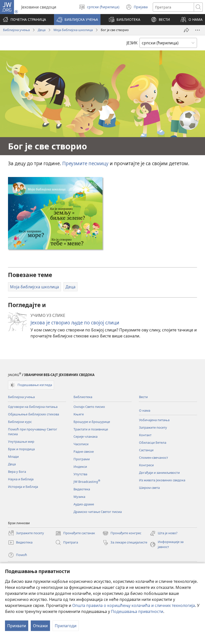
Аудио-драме (84, 504)
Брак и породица (21, 449)
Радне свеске (84, 451)
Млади (13, 456)
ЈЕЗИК (132, 43)
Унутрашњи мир (21, 441)
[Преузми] (55, 213)
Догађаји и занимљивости (159, 472)
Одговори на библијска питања (33, 406)
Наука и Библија (21, 479)
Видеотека (82, 489)
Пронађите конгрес (121, 533)
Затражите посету (153, 427)
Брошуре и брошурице (92, 421)
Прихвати (16, 625)
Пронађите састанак (75, 533)
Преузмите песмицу (85, 163)
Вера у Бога (17, 471)
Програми (82, 459)
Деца (42, 30)
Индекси (80, 466)
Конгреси (146, 465)
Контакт (145, 435)
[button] (77, 19)
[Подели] (186, 30)
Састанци (146, 450)
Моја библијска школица (73, 30)
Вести (143, 397)
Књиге (79, 414)
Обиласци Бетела (152, 442)
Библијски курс (20, 421)
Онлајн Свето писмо (89, 406)
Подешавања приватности (137, 611)
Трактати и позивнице (91, 429)
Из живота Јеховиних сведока (162, 480)
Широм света (149, 487)
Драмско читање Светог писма (98, 511)
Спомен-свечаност (153, 457)
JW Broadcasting (87, 481)
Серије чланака (86, 436)
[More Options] (197, 30)
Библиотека (83, 397)
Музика (79, 496)
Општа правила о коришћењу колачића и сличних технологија (133, 605)
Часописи (81, 444)
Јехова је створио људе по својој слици (74, 322)
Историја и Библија (23, 486)
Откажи (40, 625)
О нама (144, 410)
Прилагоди (65, 625)
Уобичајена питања (154, 420)
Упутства (80, 474)
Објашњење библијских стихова (33, 414)
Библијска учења (16, 30)
